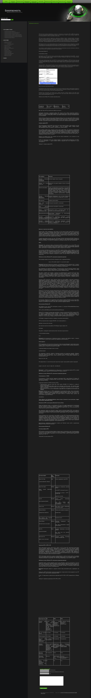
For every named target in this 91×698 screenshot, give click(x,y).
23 (44, 693)
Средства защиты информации (34, 2)
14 (70, 692)
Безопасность (13, 10)
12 (68, 692)
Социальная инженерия (7, 52)
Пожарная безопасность (8, 51)
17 (74, 692)
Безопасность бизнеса (20, 1)
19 (76, 692)
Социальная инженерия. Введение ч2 (9, 31)
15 (71, 692)
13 (69, 692)
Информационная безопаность (27, 2)
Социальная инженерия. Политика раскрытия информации (13, 35)
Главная (6, 1)
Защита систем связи (62, 1)
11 (67, 692)
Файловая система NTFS (34, 23)
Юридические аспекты (48, 1)
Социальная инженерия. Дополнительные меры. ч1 (12, 33)
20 (41, 693)
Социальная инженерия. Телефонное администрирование (13, 34)
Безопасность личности (13, 2)
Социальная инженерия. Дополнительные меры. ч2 (12, 32)
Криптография (41, 1)
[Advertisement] (14, 26)
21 (42, 693)
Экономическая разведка (69, 2)
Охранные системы (55, 1)
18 (75, 692)
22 (43, 693)
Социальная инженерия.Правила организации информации (13, 36)
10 (66, 692)
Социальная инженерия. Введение (9, 37)
